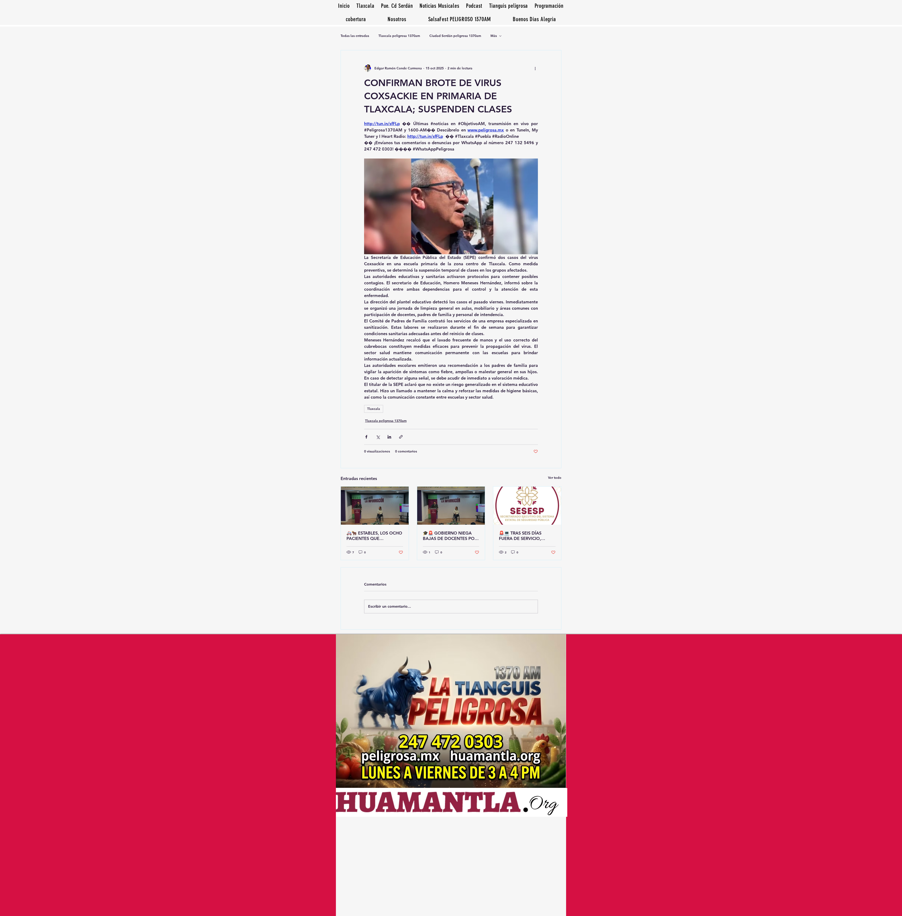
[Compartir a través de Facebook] (366, 437)
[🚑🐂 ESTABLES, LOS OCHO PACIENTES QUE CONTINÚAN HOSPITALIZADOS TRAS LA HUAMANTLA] (375, 506)
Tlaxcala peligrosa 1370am (399, 36)
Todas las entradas (355, 36)
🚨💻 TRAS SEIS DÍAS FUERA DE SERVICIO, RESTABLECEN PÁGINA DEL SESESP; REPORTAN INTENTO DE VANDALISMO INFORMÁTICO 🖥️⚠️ (526, 535)
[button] (534, 19)
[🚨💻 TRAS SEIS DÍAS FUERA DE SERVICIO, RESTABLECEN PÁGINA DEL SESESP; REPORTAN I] (527, 506)
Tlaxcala (373, 409)
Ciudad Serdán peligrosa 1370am (455, 36)
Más (493, 36)
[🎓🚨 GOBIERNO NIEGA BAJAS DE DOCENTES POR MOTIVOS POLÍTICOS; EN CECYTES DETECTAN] (451, 506)
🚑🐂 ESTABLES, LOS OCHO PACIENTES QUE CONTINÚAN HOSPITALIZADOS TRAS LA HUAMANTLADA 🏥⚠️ (374, 535)
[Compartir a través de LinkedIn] (389, 437)
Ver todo (554, 478)
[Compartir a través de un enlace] (401, 437)
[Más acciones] (535, 68)
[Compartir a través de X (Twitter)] (378, 437)
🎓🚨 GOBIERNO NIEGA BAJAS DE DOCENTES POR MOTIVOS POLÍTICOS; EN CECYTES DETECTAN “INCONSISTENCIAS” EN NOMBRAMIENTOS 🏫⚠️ (450, 535)
